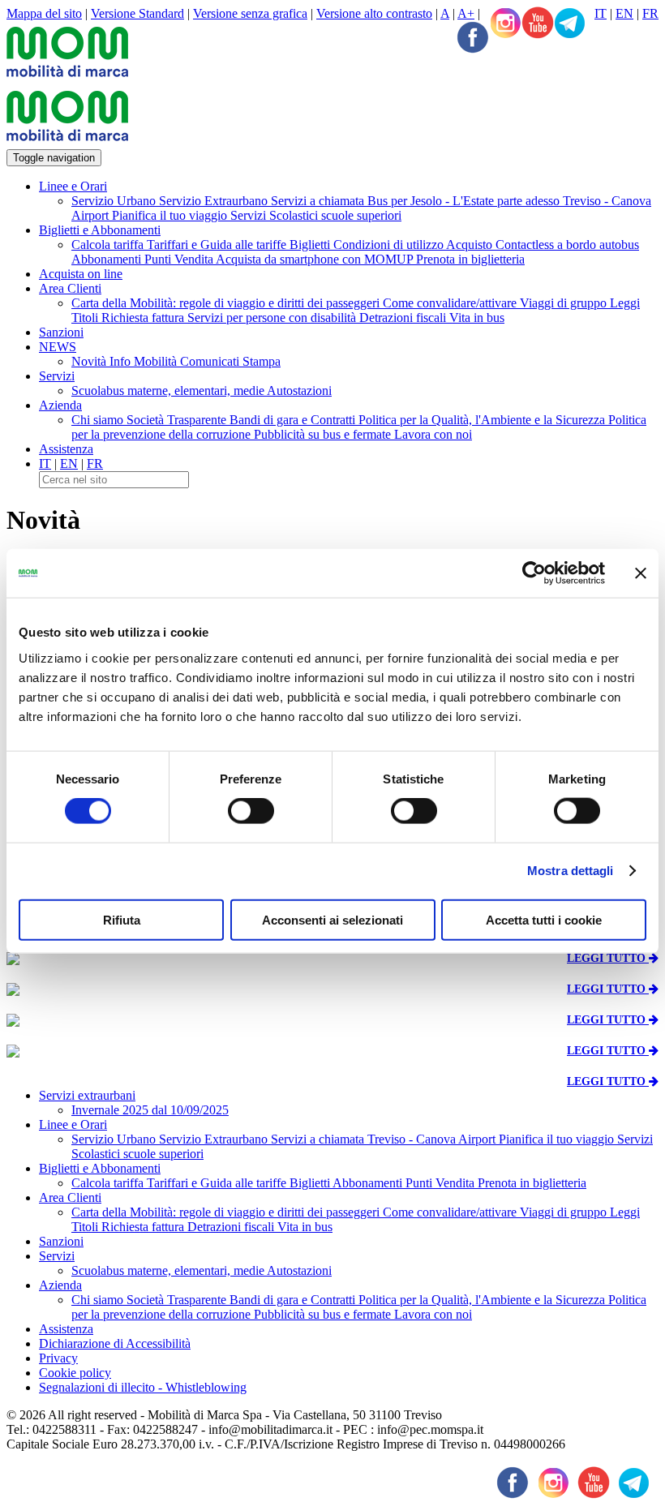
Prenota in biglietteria (470, 259)
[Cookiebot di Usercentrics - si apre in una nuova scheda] (534, 573)
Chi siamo (99, 420)
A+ (465, 13)
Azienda (60, 405)
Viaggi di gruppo (565, 303)
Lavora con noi (433, 434)
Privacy (58, 1358)
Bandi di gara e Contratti (294, 420)
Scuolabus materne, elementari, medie (169, 390)
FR (650, 13)
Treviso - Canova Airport (433, 1139)
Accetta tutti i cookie (544, 919)
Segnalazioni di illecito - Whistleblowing (143, 1387)
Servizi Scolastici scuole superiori (315, 215)
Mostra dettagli (570, 871)
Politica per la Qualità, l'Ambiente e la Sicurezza (483, 420)
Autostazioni (299, 390)
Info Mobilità (144, 361)
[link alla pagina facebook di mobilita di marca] (512, 1484)
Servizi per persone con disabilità (273, 317)
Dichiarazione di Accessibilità (115, 1343)
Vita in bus (476, 317)
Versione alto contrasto (374, 13)
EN (624, 13)
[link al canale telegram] (570, 24)
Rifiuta (121, 919)
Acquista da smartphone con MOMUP (316, 259)
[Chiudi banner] (640, 573)
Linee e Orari (73, 186)
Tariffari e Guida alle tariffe (218, 244)
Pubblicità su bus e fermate (324, 434)
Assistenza (66, 449)
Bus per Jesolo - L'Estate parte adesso (465, 201)
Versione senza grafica (250, 13)
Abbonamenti (107, 259)
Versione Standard (137, 13)
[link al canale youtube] (537, 24)
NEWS (57, 347)
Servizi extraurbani (87, 1095)
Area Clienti (70, 288)
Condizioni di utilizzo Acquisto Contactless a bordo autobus (486, 244)
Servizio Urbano (115, 201)
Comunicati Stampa (230, 361)
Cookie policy (75, 1373)
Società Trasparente (178, 420)
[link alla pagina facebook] (473, 39)
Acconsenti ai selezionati (332, 919)
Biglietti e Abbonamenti (100, 230)
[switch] (251, 811)
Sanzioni (61, 332)
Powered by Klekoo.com (70, 1459)
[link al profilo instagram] (505, 24)
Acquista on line (80, 274)
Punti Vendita (180, 259)
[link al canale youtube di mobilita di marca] (593, 1484)
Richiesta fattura (144, 317)
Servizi (57, 376)
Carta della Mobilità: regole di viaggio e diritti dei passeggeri (227, 303)
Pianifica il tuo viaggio (171, 215)
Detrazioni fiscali (404, 317)
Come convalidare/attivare (451, 303)
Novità (90, 361)
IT (600, 13)
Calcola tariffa (109, 244)
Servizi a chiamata (319, 201)
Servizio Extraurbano (215, 201)
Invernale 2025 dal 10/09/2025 (150, 1110)
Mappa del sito (44, 13)
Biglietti (311, 244)
